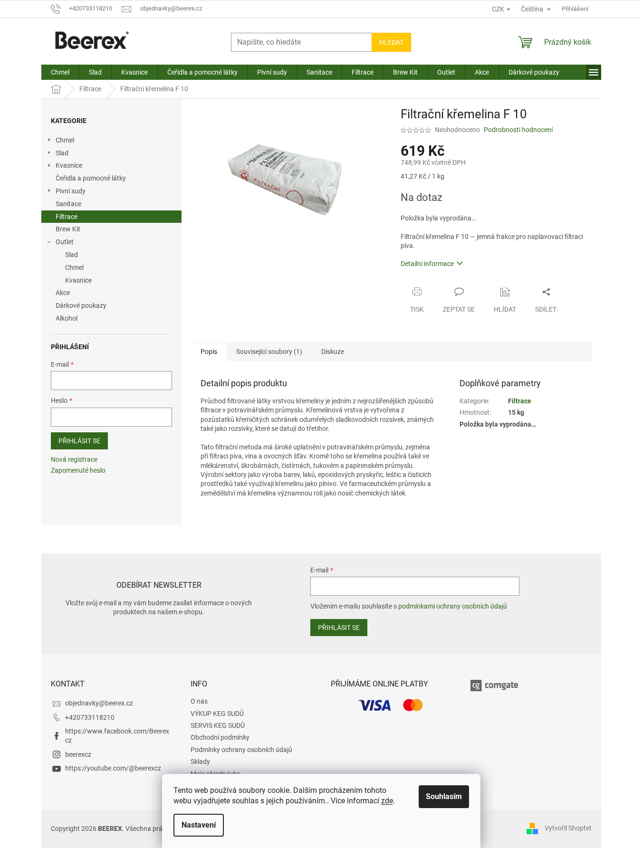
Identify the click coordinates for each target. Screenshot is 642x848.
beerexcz (78, 754)
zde (387, 800)
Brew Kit (68, 229)
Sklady (200, 761)
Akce (63, 292)
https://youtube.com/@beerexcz (113, 768)
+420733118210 (90, 717)
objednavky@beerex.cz (99, 703)
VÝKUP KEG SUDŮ (217, 713)
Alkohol (66, 318)
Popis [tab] (209, 351)
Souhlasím (444, 796)
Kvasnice (69, 165)
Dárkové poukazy (81, 305)
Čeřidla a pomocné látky (91, 178)
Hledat (391, 42)
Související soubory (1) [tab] (269, 351)
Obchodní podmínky (220, 737)
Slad (62, 153)
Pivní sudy (71, 191)
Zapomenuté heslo (78, 470)
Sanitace (68, 204)
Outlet (65, 242)
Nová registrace (74, 459)
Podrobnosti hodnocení (518, 129)
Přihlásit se (79, 441)
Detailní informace (427, 263)
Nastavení (199, 824)
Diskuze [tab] (332, 351)
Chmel (65, 140)
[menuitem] (60, 72)
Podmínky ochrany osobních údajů (241, 749)
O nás (199, 701)
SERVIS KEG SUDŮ (218, 725)
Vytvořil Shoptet (568, 828)
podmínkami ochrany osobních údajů (452, 606)
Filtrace (66, 216)
